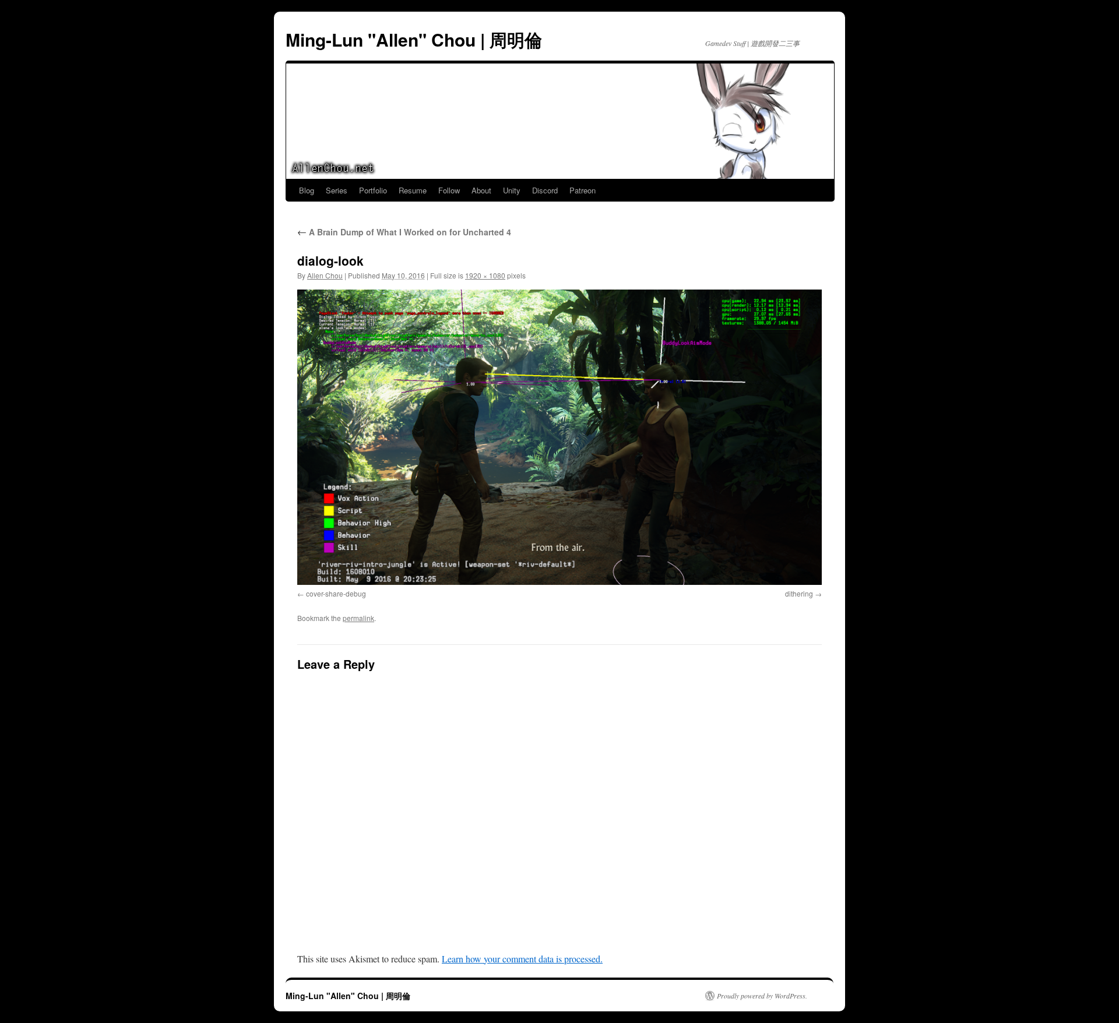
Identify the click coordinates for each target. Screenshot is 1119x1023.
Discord (545, 190)
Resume (413, 190)
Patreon (582, 190)
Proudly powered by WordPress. (762, 995)
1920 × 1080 (485, 275)
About (481, 190)
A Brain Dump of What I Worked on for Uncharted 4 (404, 232)
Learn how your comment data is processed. (522, 959)
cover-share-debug (336, 593)
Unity (511, 190)
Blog (306, 190)
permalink (358, 618)
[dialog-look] (559, 437)
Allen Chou (325, 275)
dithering (799, 593)
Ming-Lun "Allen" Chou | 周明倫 (414, 39)
